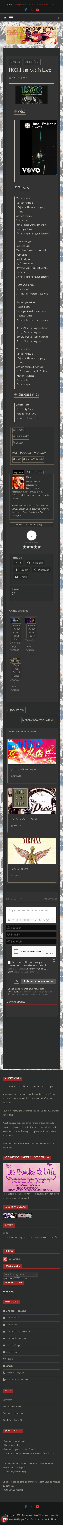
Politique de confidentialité (17, 1379)
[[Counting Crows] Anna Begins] (30, 620)
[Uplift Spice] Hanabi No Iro (23, 769)
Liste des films (12, 1325)
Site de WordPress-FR (12, 1420)
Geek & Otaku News (17, 969)
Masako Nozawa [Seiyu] (37, 719)
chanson (41, 453)
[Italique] (13, 920)
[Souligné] (17, 920)
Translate (25, 1279)
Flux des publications (12, 1407)
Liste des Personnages (16, 1338)
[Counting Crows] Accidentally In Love (16, 632)
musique (26, 453)
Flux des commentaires (13, 1413)
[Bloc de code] (36, 920)
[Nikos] (18, 478)
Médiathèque (32, 62)
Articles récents (34, 472)
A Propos (9, 1359)
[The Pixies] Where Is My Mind (25, 819)
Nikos (25, 78)
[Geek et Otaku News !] (5, 17)
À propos (18, 472)
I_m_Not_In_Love (35, 459)
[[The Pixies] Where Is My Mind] (32, 790)
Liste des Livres (13, 1352)
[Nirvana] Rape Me (19, 869)
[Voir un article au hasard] (58, 17)
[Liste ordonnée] (24, 920)
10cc (18, 459)
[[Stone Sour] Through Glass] (15, 660)
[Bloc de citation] (32, 920)
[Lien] (40, 920)
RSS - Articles (13, 1259)
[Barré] (20, 920)
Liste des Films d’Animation (18, 1331)
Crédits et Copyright (15, 1373)
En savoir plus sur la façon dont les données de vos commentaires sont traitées (30, 993)
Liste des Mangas (13, 1345)
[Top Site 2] (4, 1233)
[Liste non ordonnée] (28, 920)
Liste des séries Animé (16, 1311)
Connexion (52, 899)
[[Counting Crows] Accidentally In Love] (15, 620)
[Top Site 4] (7, 1233)
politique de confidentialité (26, 972)
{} (44, 920)
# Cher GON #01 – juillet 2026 (25, 5)
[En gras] (9, 920)
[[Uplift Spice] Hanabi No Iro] (32, 741)
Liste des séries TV (14, 1318)
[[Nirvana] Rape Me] (32, 840)
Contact (9, 1366)
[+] (47, 920)
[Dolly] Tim (17, 710)
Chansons (15, 62)
